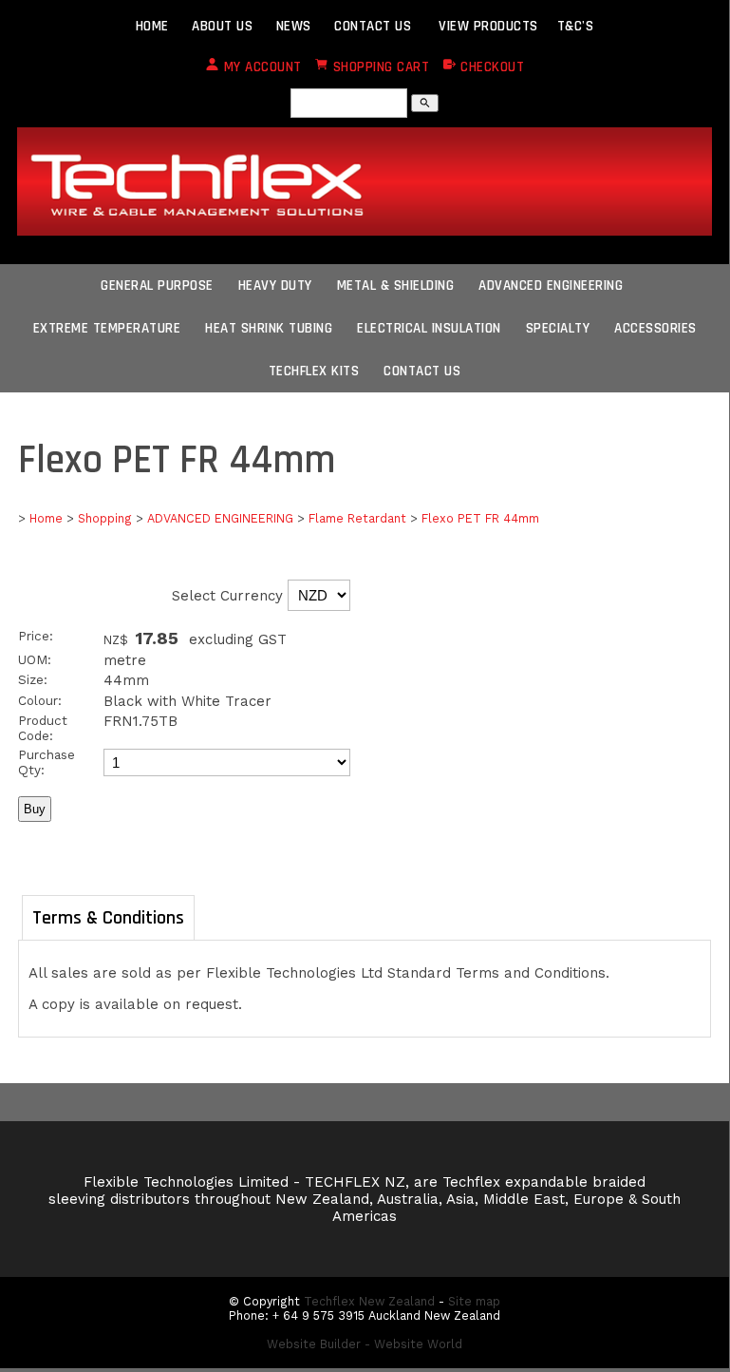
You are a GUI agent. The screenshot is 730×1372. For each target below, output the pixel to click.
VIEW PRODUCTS (488, 26)
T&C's (575, 26)
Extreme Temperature (107, 328)
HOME (152, 26)
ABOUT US (222, 26)
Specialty (558, 328)
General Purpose (157, 285)
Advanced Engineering (550, 285)
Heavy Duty (275, 285)
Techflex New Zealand (369, 1301)
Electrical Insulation (429, 328)
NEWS (293, 26)
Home (46, 518)
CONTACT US (372, 26)
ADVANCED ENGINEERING (220, 518)
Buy (35, 809)
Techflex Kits (314, 371)
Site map (474, 1301)
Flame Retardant (357, 518)
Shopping (105, 518)
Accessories (655, 328)
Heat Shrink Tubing (268, 328)
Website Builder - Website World (364, 1344)
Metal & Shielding (396, 285)
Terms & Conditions (108, 917)
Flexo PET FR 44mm (480, 518)
